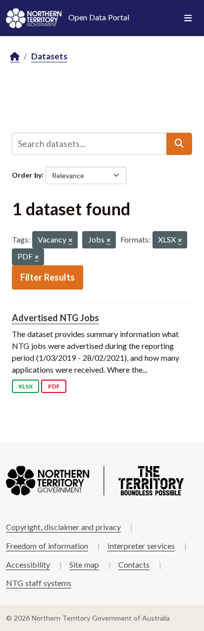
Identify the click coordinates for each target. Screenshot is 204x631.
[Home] (15, 56)
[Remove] (70, 240)
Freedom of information (47, 545)
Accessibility (28, 564)
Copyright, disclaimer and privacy (63, 527)
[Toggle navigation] (188, 18)
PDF (54, 386)
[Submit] (179, 143)
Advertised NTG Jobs (55, 317)
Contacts (134, 564)
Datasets (49, 56)
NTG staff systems (38, 582)
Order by (27, 174)
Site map (84, 564)
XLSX (25, 386)
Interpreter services (141, 545)
